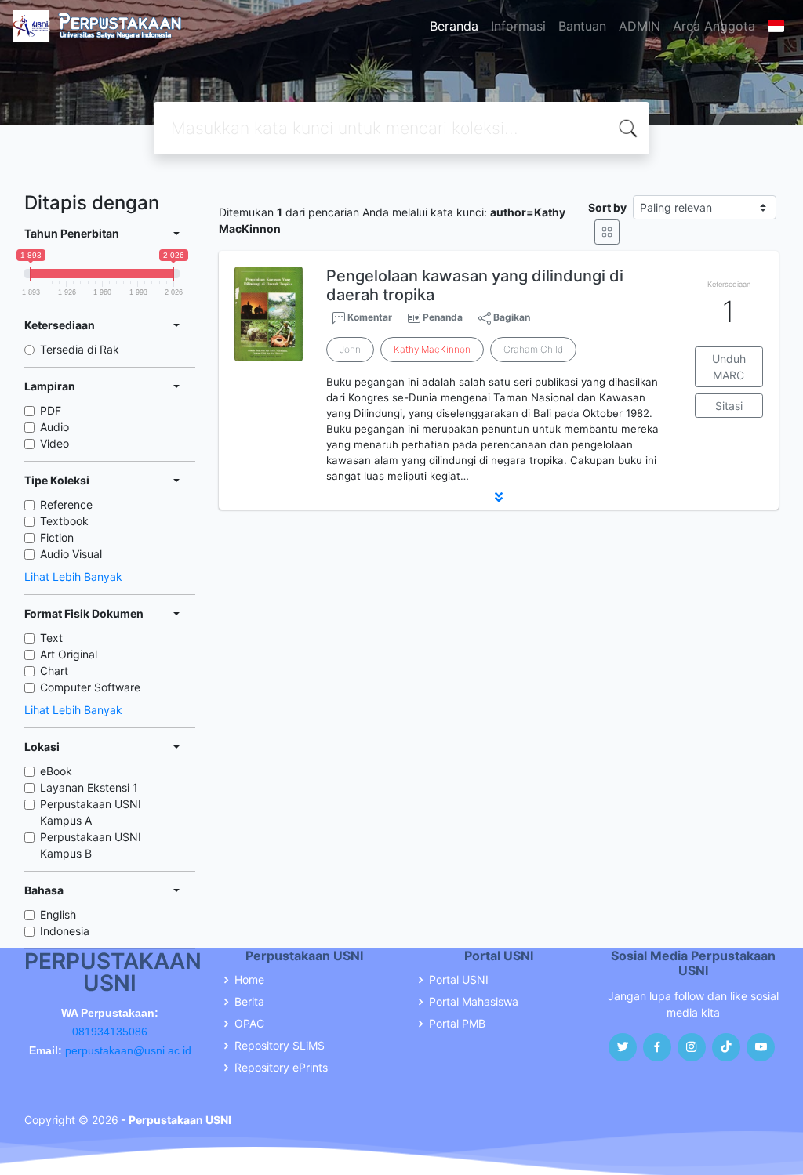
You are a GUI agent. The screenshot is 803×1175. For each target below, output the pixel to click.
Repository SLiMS (279, 1045)
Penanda (443, 317)
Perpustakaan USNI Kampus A (90, 812)
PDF (50, 410)
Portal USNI (459, 979)
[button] (499, 497)
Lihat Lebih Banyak (73, 576)
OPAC (249, 1023)
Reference (66, 504)
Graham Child (533, 349)
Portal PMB (457, 1023)
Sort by (607, 207)
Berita (249, 1001)
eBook (56, 771)
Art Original (68, 654)
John (350, 349)
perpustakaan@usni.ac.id (128, 1050)
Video (54, 443)
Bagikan (510, 317)
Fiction (57, 537)
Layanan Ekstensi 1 (89, 787)
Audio (54, 426)
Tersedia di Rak (79, 349)
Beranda (454, 26)
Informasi (518, 26)
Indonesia (64, 930)
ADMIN (639, 26)
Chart (54, 670)
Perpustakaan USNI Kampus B (90, 845)
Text (51, 637)
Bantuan (582, 26)
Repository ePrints (281, 1067)
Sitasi (729, 405)
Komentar (368, 317)
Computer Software (90, 687)
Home (249, 979)
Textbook (64, 521)
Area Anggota (714, 26)
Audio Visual (71, 553)
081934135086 (109, 1031)
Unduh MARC (729, 367)
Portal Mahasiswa (473, 1001)
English (58, 914)
